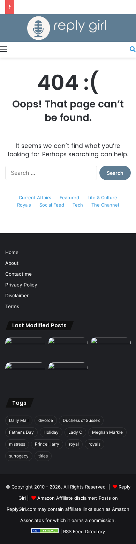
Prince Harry (47, 444)
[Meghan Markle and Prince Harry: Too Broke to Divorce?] (25, 373)
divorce (45, 420)
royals (94, 444)
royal (74, 444)
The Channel (105, 205)
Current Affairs (35, 197)
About (11, 263)
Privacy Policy (21, 285)
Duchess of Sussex (81, 420)
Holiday (51, 432)
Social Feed (51, 205)
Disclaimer (17, 295)
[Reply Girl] (68, 28)
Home (11, 252)
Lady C (75, 432)
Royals (24, 205)
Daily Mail (19, 420)
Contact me (18, 274)
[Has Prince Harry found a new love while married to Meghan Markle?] (25, 348)
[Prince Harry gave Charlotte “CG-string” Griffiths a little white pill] (111, 348)
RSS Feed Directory (84, 531)
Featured (69, 197)
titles (43, 456)
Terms (12, 306)
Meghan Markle (107, 432)
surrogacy (19, 456)
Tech (78, 205)
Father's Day (21, 432)
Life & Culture (102, 197)
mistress (17, 444)
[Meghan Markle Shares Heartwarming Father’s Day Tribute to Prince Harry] (68, 373)
